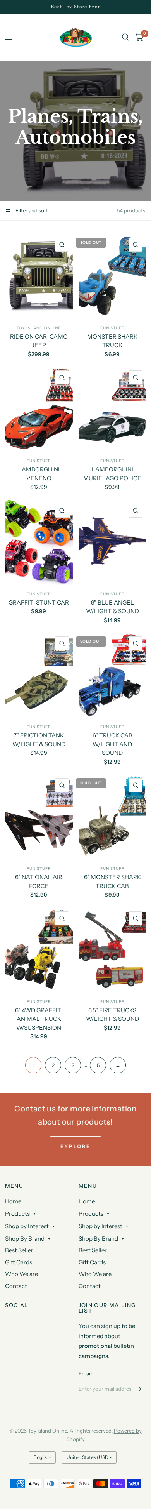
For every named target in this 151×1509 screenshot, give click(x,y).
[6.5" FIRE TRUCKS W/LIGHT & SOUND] (112, 950)
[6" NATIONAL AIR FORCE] (39, 816)
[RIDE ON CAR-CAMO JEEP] (39, 276)
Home (13, 1201)
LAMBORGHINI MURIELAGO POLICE (112, 474)
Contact (16, 1286)
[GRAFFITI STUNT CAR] (39, 542)
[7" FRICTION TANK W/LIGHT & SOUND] (39, 675)
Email (85, 1373)
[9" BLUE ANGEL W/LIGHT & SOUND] (112, 542)
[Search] (125, 37)
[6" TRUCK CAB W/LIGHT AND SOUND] (112, 675)
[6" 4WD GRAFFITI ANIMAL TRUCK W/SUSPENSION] (39, 950)
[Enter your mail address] (138, 1389)
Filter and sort (31, 210)
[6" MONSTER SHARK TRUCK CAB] (112, 816)
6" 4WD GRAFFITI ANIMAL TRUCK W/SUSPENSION (39, 1019)
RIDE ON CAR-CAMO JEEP (39, 341)
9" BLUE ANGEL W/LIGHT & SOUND (112, 607)
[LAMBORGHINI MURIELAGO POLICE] (112, 409)
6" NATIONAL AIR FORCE (38, 881)
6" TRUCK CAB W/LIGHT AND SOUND (112, 744)
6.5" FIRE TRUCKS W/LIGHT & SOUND (112, 1015)
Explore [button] (75, 1146)
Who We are (21, 1274)
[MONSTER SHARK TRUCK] (112, 276)
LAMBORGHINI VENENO (39, 474)
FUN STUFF (112, 327)
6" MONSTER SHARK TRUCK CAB (112, 881)
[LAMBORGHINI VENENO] (39, 409)
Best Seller (19, 1250)
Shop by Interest (27, 1226)
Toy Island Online (39, 327)
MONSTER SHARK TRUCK (112, 341)
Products (17, 1213)
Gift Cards (18, 1262)
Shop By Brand (25, 1238)
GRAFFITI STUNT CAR (39, 602)
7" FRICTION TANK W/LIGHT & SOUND (38, 740)
